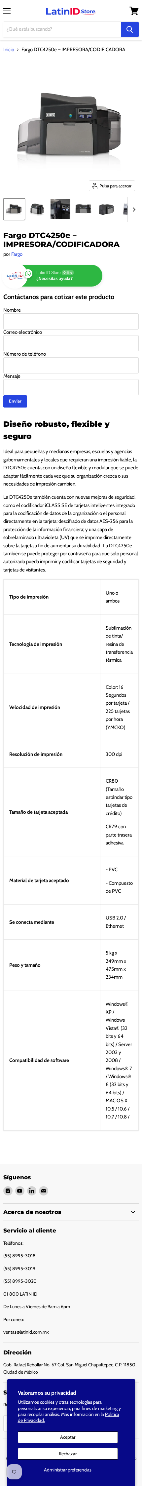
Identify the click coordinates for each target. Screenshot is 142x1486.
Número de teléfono (24, 354)
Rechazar (68, 1454)
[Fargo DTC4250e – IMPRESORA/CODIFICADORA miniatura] (14, 209)
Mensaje (11, 376)
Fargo (16, 254)
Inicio (8, 50)
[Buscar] (130, 29)
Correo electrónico (22, 332)
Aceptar (67, 1437)
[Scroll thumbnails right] (132, 209)
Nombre (12, 310)
